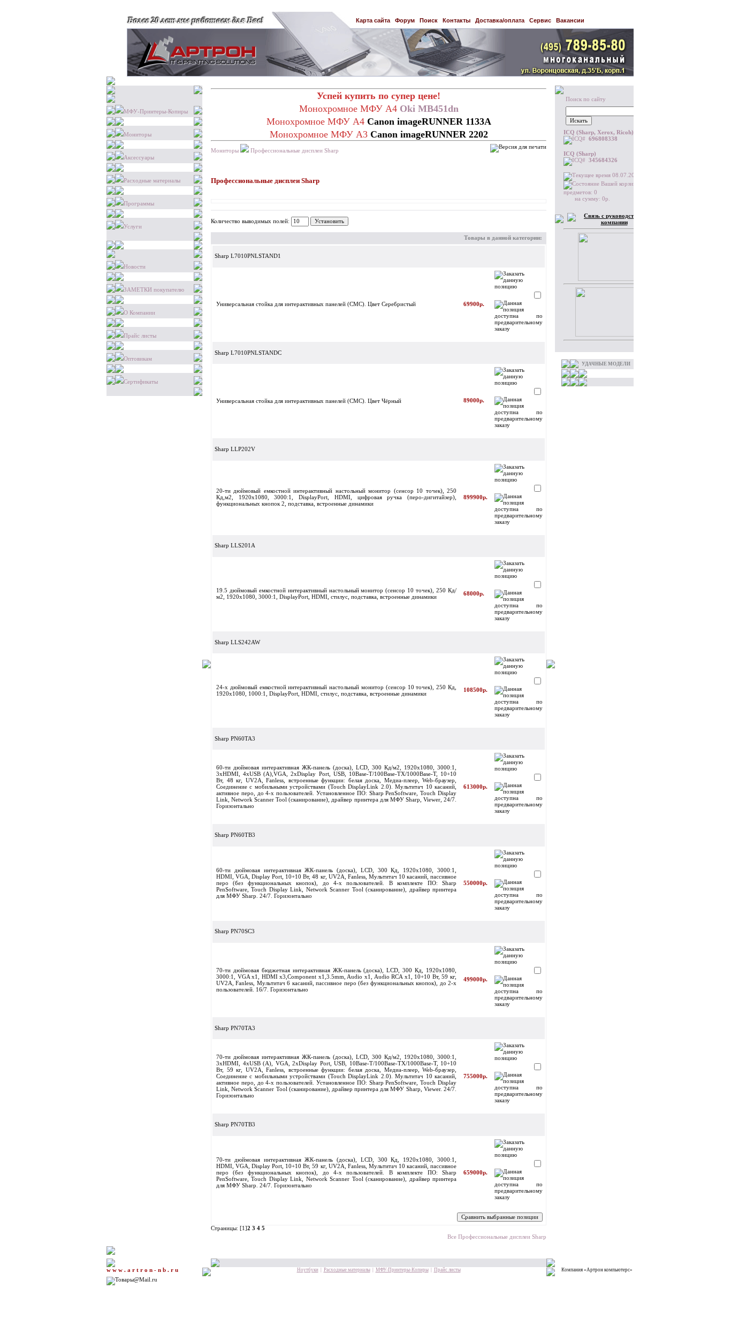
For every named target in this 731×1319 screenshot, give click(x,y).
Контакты (456, 20)
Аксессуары (139, 158)
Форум (405, 20)
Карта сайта (373, 20)
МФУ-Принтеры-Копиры (156, 112)
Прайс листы (140, 336)
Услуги (133, 227)
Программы (139, 204)
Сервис (540, 20)
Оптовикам (138, 359)
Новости (135, 267)
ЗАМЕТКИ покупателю (154, 290)
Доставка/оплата (499, 20)
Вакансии (570, 20)
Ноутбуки (307, 1269)
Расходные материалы (152, 181)
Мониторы (137, 135)
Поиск (429, 20)
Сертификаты (141, 382)
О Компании (139, 313)
